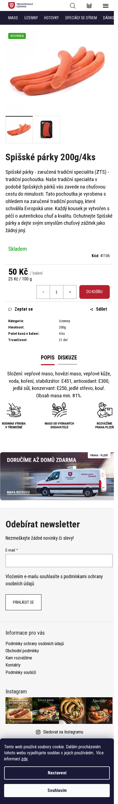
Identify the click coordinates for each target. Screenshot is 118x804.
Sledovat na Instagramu (63, 732)
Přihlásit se (23, 602)
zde (24, 758)
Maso (13, 18)
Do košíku (94, 291)
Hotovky (51, 18)
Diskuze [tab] (67, 357)
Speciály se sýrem (81, 18)
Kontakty (13, 665)
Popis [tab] (48, 357)
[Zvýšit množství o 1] (69, 292)
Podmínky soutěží (20, 672)
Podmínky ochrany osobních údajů (34, 643)
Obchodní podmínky (22, 650)
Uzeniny (31, 18)
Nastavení (57, 772)
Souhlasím (57, 790)
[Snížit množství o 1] (43, 292)
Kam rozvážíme (18, 657)
